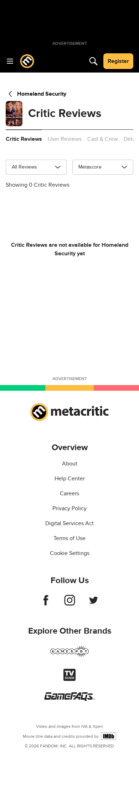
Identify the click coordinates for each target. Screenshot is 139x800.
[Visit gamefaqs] (69, 699)
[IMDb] (108, 736)
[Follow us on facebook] (46, 603)
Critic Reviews (24, 139)
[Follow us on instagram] (69, 603)
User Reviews (65, 139)
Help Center (70, 478)
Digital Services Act (69, 523)
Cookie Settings (69, 553)
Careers (69, 493)
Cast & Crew (102, 139)
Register (118, 61)
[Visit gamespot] (69, 655)
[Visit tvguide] (69, 679)
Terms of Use (69, 538)
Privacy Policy (69, 508)
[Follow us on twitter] (93, 603)
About (69, 463)
